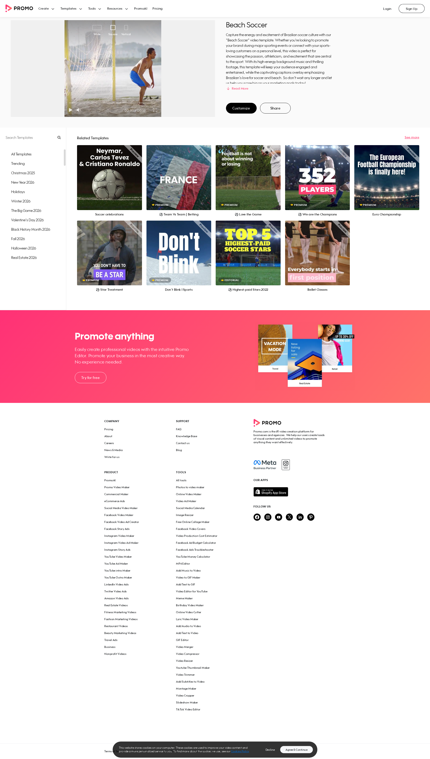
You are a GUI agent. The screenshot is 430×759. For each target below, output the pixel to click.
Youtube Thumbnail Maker (193, 667)
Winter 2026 (20, 201)
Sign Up (412, 9)
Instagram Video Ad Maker (121, 542)
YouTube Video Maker (118, 556)
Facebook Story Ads (116, 529)
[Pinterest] (310, 517)
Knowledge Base (186, 436)
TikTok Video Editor (188, 709)
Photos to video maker (190, 487)
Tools (92, 8)
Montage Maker (186, 688)
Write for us (111, 457)
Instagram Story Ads (117, 549)
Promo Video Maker (117, 487)
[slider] (69, 102)
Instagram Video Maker (119, 536)
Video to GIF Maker (188, 577)
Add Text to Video (187, 633)
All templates (21, 154)
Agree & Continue (296, 749)
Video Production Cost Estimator (196, 536)
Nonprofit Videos (115, 654)
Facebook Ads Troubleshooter (195, 549)
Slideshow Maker (187, 702)
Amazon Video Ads (116, 598)
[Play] (70, 110)
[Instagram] (286, 464)
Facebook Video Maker (118, 515)
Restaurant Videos (116, 626)
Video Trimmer (185, 674)
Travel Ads (110, 640)
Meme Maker (184, 598)
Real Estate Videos (116, 605)
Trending (18, 163)
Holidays (18, 191)
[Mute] (79, 110)
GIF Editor (182, 640)
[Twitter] (289, 517)
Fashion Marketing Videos (121, 619)
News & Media (113, 450)
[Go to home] (22, 8)
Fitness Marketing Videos (120, 612)
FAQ (179, 429)
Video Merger (184, 647)
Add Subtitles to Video (190, 681)
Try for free (90, 377)
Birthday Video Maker (190, 605)
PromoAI (140, 8)
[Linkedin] (300, 517)
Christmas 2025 (23, 173)
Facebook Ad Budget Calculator (196, 542)
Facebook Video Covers (191, 529)
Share (275, 108)
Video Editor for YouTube (191, 591)
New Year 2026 (22, 182)
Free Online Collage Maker (193, 522)
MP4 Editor (183, 563)
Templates (68, 8)
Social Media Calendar (190, 508)
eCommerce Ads (114, 501)
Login (387, 9)
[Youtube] (278, 517)
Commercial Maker (116, 494)
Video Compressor (187, 654)
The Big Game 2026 (26, 210)
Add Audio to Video (188, 626)
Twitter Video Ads (115, 591)
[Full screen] (155, 110)
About (108, 436)
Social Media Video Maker (121, 508)
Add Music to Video (188, 570)
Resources (115, 8)
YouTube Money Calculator (193, 556)
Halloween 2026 (23, 248)
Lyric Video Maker (187, 619)
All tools (181, 480)
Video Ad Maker (186, 501)
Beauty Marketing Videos (120, 633)
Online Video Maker (188, 494)
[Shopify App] (290, 492)
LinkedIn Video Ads (116, 584)
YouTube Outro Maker (118, 577)
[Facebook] (265, 464)
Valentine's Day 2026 (27, 220)
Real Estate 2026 (24, 257)
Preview (109, 172)
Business (109, 647)
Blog (179, 450)
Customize (241, 108)
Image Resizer (185, 515)
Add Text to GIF (185, 584)
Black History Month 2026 (30, 229)
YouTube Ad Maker (116, 563)
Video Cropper (185, 695)
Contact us (182, 443)
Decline (270, 749)
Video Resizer (184, 660)
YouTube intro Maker (117, 570)
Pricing (158, 8)
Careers (109, 443)
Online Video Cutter (188, 612)
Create (44, 8)
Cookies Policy (240, 751)
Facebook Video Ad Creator (121, 522)
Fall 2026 (18, 239)
